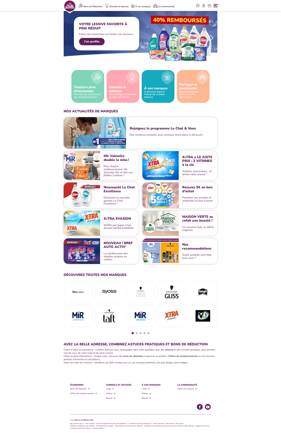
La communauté (166, 6)
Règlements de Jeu (202, 426)
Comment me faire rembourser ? (140, 424)
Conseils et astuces (118, 6)
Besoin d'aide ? (98, 428)
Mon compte (90, 424)
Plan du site (170, 424)
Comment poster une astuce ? (81, 428)
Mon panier (180, 424)
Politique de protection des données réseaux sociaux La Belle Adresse (169, 426)
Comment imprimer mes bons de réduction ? (111, 424)
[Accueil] (70, 6)
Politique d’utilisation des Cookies (82, 426)
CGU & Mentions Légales (105, 426)
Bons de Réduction (93, 6)
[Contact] (197, 6)
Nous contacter (158, 424)
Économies (77, 384)
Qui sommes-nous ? (77, 424)
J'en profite (92, 41)
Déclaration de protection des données (129, 426)
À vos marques (142, 6)
